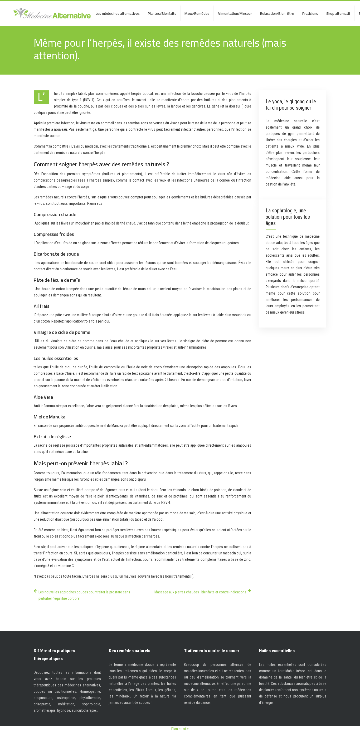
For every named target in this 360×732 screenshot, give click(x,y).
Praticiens (310, 13)
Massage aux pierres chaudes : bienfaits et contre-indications (200, 592)
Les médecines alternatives (118, 13)
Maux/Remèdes (197, 13)
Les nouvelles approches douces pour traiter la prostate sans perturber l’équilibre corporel (84, 595)
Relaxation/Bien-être (277, 13)
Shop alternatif (338, 13)
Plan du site (180, 729)
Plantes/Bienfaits (162, 13)
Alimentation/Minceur (235, 13)
